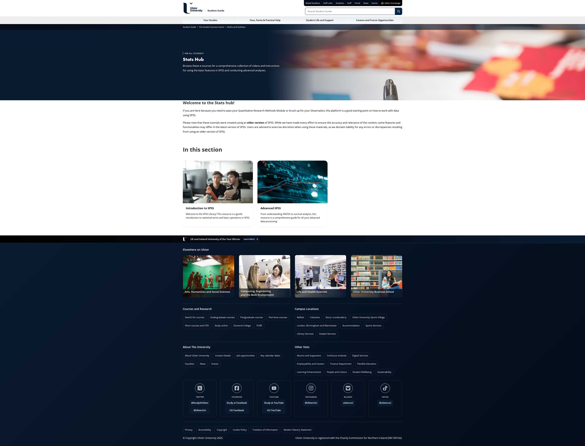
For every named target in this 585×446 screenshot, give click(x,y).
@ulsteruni (384, 402)
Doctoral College (241, 324)
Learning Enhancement (308, 371)
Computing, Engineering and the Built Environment (257, 293)
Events (213, 363)
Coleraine (314, 316)
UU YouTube (274, 410)
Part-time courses (277, 316)
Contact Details (223, 355)
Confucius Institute (335, 354)
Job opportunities (246, 355)
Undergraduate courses (221, 316)
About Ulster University (197, 355)
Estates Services (326, 333)
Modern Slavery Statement (297, 429)
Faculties (189, 363)
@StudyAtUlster (199, 402)
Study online (220, 324)
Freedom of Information (265, 429)
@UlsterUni (197, 409)
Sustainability (383, 371)
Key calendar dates (270, 355)
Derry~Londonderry (335, 316)
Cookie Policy (240, 429)
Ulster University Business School (373, 291)
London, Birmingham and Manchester (317, 325)
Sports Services (372, 324)
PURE (259, 325)
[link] (218, 193)
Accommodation (350, 324)
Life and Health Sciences (312, 291)
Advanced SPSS (271, 208)
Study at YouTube (274, 402)
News (202, 363)
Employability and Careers (309, 363)
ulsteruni (348, 402)
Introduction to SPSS (200, 208)
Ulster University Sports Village (368, 317)
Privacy (189, 429)
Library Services (304, 333)
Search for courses (194, 317)
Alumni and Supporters (308, 354)
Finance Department (339, 363)
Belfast (299, 316)
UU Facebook (237, 410)
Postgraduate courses (250, 316)
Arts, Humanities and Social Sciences (207, 291)
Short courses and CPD (196, 324)
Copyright (222, 429)
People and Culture (336, 371)
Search (398, 11)
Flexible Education (365, 363)
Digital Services (359, 354)
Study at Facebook (237, 402)
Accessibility (204, 429)
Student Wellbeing (361, 371)
